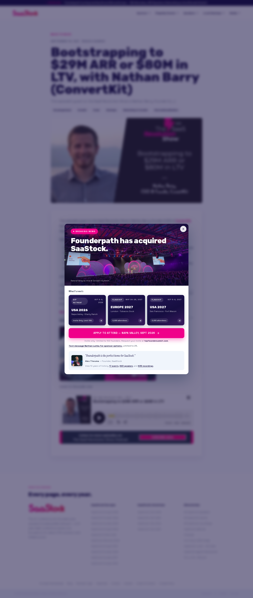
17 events (114, 366)
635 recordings (145, 366)
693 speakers (126, 366)
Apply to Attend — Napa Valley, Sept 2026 (124, 332)
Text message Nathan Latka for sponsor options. (95, 345)
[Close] (183, 229)
